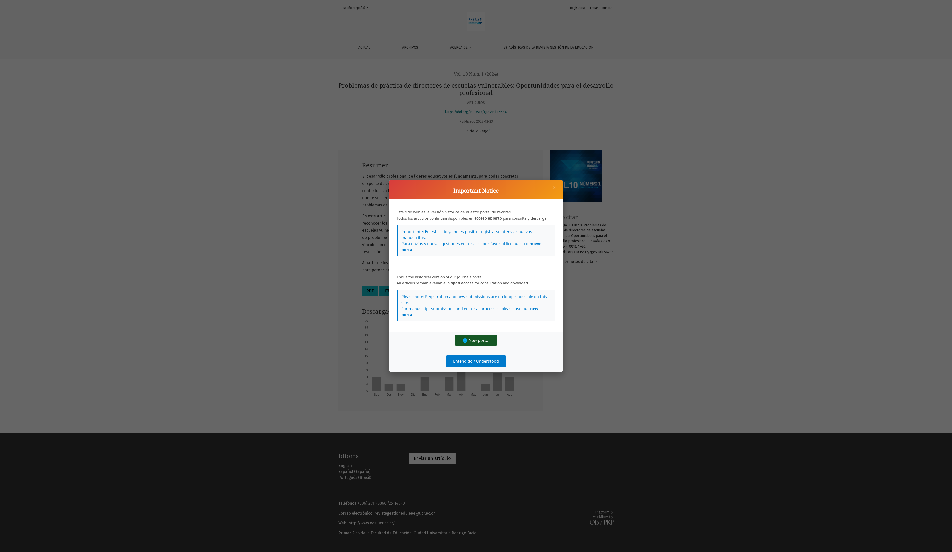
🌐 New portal (476, 340)
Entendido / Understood (476, 361)
